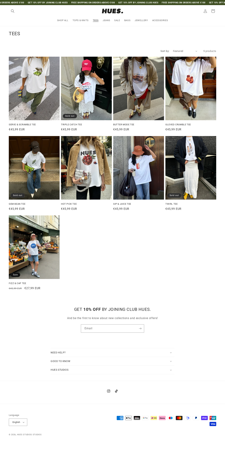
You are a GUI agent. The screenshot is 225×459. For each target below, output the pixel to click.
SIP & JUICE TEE (122, 204)
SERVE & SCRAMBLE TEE (22, 124)
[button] (13, 11)
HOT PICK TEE (69, 204)
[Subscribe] (140, 328)
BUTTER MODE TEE (123, 124)
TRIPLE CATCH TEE (71, 124)
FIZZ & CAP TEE (17, 283)
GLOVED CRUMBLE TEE (178, 124)
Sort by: (164, 51)
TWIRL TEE (171, 204)
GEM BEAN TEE (17, 204)
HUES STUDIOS (24, 434)
